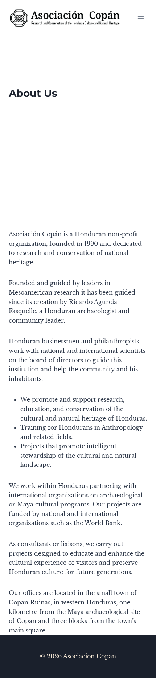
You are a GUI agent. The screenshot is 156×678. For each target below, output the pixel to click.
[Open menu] (140, 18)
